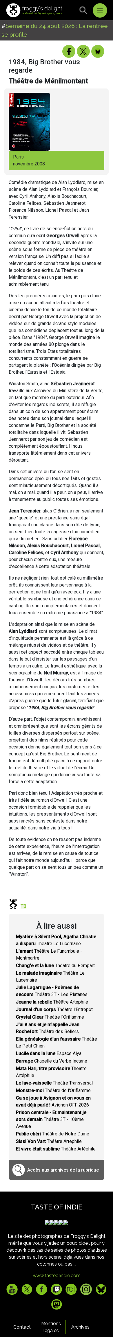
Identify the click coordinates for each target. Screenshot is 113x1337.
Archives (80, 1327)
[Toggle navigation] (100, 10)
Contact (22, 1327)
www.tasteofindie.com (57, 1275)
